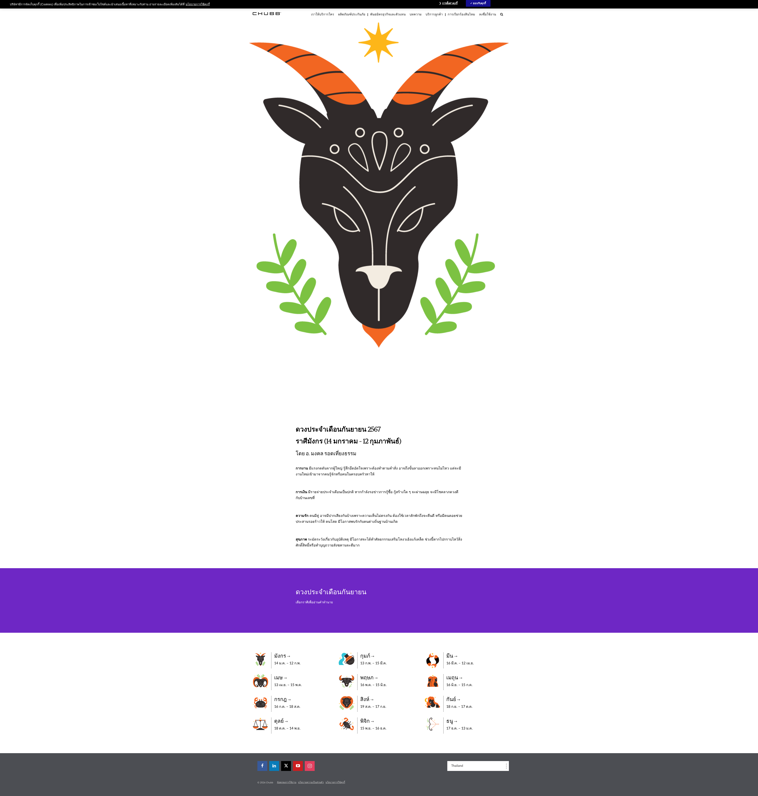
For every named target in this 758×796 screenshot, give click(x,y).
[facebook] (262, 766)
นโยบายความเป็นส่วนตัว (311, 782)
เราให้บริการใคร (322, 14)
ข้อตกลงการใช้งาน (286, 782)
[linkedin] (274, 766)
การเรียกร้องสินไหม (461, 14)
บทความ (416, 14)
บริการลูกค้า (434, 14)
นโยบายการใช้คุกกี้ (335, 782)
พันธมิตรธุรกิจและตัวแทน (388, 14)
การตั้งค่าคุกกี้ (450, 3)
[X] (286, 766)
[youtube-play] (298, 766)
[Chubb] (267, 13)
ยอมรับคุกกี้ (479, 3)
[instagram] (310, 766)
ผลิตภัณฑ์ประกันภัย (351, 14)
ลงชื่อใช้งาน (487, 14)
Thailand (457, 765)
